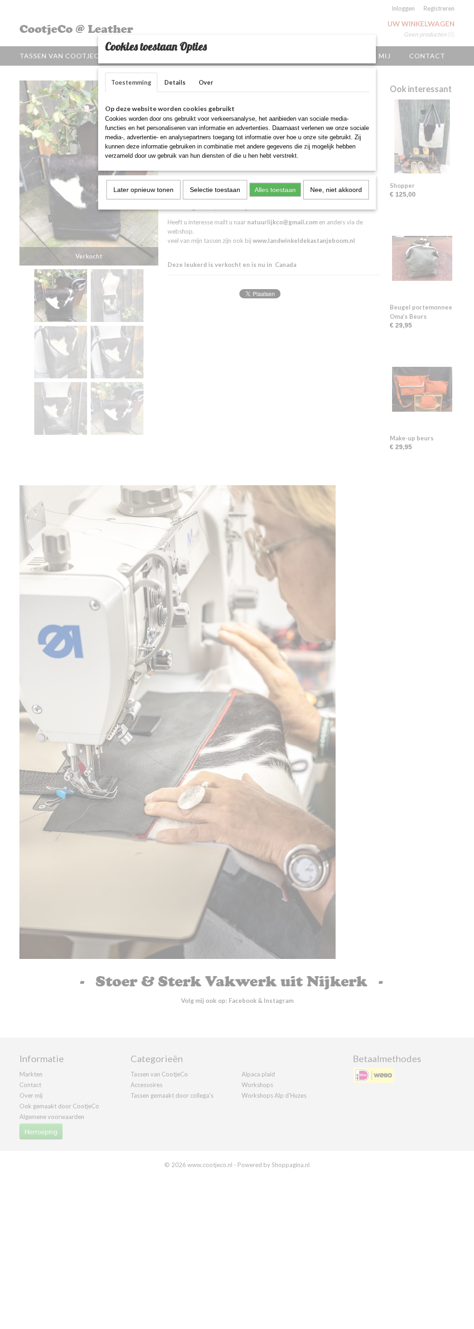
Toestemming (131, 82)
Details (175, 82)
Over (206, 82)
